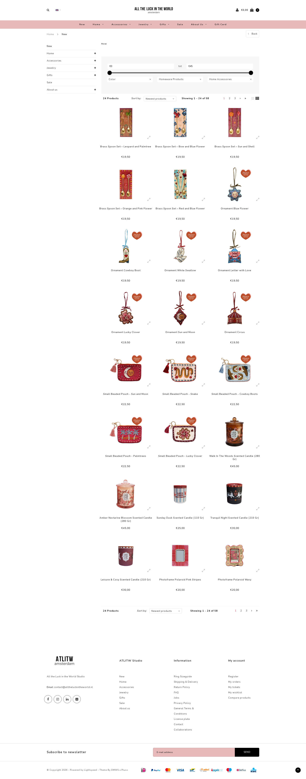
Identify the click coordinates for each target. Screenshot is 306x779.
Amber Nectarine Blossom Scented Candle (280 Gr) (126, 519)
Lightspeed (90, 770)
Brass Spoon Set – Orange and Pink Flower (125, 208)
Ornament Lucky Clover (125, 332)
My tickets (234, 687)
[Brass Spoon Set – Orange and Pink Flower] (126, 184)
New (82, 24)
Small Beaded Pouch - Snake (180, 394)
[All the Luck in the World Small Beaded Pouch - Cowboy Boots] (234, 370)
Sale (180, 24)
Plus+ (124, 770)
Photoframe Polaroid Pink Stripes (180, 579)
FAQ (176, 692)
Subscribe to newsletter (66, 752)
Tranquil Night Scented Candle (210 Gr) (234, 518)
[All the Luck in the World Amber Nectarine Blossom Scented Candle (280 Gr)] (126, 494)
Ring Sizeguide (183, 676)
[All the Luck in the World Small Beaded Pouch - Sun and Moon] (126, 370)
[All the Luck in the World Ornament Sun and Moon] (180, 308)
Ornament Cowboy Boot (126, 270)
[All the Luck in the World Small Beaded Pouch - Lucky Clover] (180, 432)
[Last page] (245, 98)
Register (233, 676)
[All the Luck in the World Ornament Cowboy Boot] (126, 246)
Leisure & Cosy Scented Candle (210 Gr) (126, 579)
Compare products (239, 697)
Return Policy (182, 687)
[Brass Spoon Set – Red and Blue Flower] (180, 184)
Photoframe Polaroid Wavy (234, 579)
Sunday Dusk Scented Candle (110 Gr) (180, 518)
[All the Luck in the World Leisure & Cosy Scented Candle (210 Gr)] (126, 556)
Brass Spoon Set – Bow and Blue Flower (180, 146)
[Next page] (240, 98)
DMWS (115, 770)
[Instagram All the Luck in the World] (58, 699)
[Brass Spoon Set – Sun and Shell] (234, 122)
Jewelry (144, 24)
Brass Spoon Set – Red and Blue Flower (180, 208)
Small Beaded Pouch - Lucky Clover (180, 456)
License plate (182, 719)
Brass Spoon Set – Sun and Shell (235, 146)
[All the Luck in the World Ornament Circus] (234, 308)
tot (180, 66)
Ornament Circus (235, 332)
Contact (178, 724)
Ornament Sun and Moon (180, 332)
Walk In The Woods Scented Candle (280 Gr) (234, 458)
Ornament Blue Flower (235, 208)
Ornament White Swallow (180, 270)
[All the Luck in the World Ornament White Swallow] (180, 246)
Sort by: (136, 98)
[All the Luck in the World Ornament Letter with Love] (234, 246)
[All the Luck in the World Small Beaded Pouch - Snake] (180, 370)
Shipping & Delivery (186, 682)
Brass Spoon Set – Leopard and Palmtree (125, 146)
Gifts (163, 24)
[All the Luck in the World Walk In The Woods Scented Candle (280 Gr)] (234, 432)
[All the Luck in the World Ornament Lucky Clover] (126, 308)
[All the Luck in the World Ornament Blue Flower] (234, 184)
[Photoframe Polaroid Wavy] (234, 556)
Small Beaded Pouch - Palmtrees (125, 456)
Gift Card (221, 24)
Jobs (176, 697)
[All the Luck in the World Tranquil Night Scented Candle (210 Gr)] (234, 494)
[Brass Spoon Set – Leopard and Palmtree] (126, 122)
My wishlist (235, 692)
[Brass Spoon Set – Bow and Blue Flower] (180, 122)
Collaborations (183, 729)
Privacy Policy (182, 703)
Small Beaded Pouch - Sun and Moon (125, 394)
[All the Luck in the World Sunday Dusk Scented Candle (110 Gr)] (180, 494)
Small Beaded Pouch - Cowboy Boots (235, 394)
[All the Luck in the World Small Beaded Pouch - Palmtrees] (126, 432)
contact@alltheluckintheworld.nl (73, 687)
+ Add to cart (123, 160)
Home (96, 24)
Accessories (120, 24)
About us (197, 24)
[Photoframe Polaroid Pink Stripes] (180, 556)
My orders (234, 682)
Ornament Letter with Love (234, 270)
